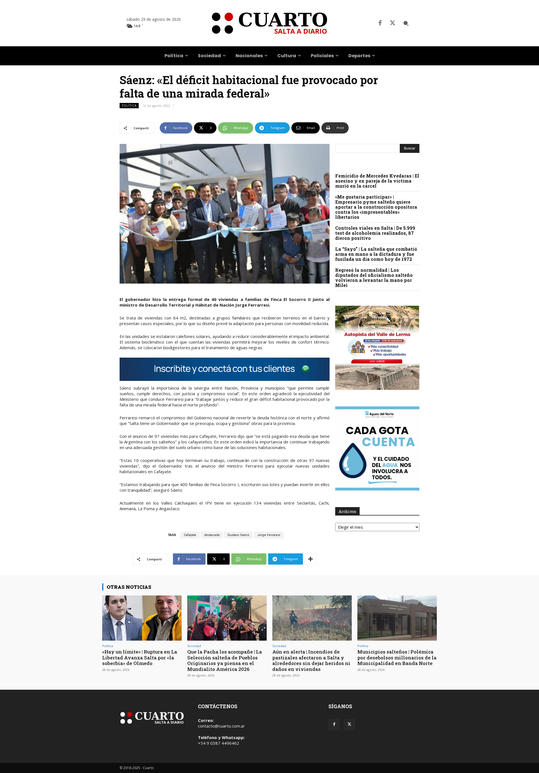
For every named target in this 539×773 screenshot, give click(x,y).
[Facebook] (380, 23)
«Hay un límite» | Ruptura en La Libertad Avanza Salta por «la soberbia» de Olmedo (139, 657)
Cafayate (190, 535)
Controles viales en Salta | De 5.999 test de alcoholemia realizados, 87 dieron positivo (375, 233)
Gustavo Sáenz (238, 535)
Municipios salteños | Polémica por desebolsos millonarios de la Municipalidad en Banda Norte (397, 657)
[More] (310, 559)
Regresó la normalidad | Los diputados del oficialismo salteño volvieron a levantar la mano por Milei (374, 277)
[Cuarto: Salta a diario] (269, 23)
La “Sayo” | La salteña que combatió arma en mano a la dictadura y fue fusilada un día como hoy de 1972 (376, 254)
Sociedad (194, 645)
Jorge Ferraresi (268, 535)
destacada (212, 535)
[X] (392, 23)
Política (129, 105)
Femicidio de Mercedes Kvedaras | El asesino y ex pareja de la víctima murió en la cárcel (377, 181)
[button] (406, 23)
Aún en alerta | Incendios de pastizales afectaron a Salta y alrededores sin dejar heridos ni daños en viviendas (311, 660)
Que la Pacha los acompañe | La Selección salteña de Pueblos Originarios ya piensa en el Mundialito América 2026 (224, 660)
